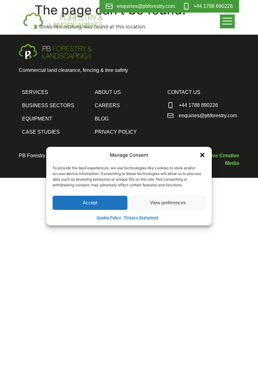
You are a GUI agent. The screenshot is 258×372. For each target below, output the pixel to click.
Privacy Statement (141, 217)
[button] (202, 155)
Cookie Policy (109, 217)
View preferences (168, 202)
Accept (90, 202)
